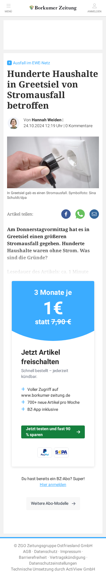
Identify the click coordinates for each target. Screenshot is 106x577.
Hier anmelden (53, 485)
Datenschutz (45, 552)
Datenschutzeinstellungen (53, 563)
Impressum (70, 552)
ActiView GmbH (80, 569)
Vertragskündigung (67, 557)
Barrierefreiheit (33, 557)
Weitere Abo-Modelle (49, 503)
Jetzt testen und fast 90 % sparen (48, 432)
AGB (27, 552)
